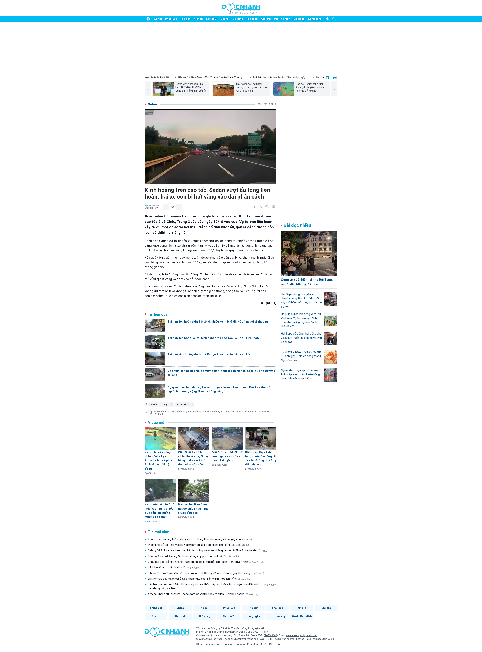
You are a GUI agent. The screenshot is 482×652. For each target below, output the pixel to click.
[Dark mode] (328, 19)
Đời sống (299, 18)
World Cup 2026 (302, 616)
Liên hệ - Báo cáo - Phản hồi (241, 644)
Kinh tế (198, 18)
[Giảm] (166, 207)
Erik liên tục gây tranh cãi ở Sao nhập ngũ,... (229, 77)
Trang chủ (156, 607)
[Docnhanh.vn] (167, 633)
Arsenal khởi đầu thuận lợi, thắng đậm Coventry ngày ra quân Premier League (203, 594)
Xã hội (158, 18)
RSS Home (275, 644)
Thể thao (252, 18)
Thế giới (185, 18)
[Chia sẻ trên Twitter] (260, 207)
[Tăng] (179, 207)
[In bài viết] (273, 206)
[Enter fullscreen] (271, 180)
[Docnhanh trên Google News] (152, 207)
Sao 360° (211, 18)
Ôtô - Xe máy (282, 18)
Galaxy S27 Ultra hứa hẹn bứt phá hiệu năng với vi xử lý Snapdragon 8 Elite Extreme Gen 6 (208, 550)
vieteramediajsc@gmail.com (301, 635)
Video (180, 607)
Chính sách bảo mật (208, 644)
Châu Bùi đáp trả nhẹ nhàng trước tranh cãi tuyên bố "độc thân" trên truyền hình (206, 561)
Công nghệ (315, 18)
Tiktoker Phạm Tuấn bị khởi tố (173, 567)
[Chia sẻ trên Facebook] (254, 207)
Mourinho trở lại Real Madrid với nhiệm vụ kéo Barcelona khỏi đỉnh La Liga (198, 545)
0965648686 (270, 635)
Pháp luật (171, 18)
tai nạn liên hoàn (184, 404)
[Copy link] (267, 206)
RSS (263, 644)
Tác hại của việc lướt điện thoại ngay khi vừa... (293, 77)
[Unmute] (263, 180)
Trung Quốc (166, 404)
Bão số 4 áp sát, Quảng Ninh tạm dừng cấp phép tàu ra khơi (193, 556)
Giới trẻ (266, 18)
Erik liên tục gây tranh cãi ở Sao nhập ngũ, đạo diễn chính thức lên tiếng (199, 578)
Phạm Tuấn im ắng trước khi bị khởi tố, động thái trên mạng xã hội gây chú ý (200, 539)
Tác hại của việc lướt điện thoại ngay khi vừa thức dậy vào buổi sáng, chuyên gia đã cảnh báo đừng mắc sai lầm (212, 586)
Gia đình (238, 18)
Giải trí (225, 18)
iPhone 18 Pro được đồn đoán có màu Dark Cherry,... (160, 77)
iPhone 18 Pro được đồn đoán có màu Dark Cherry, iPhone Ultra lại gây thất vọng (206, 573)
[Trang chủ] (148, 19)
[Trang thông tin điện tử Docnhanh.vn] (241, 8)
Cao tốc (153, 404)
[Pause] (150, 180)
